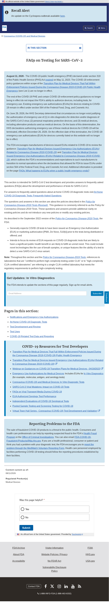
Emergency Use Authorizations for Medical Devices (38, 373)
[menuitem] (54, 472)
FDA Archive (18, 548)
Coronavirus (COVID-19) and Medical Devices (24, 36)
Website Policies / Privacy (54, 554)
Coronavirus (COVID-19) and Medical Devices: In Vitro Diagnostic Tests (48, 382)
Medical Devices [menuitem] (13, 482)
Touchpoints (76, 534)
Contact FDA (34, 586)
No (26, 517)
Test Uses (15, 331)
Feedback (106, 297)
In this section (37, 48)
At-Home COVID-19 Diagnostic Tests (28, 322)
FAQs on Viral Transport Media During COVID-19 (37, 392)
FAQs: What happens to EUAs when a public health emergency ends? (54, 171)
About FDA (18, 554)
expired (49, 80)
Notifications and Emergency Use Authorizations (34, 317)
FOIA (90, 548)
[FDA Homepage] (4, 28)
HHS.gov (90, 554)
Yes (27, 509)
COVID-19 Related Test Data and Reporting (32, 336)
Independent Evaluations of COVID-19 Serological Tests (40, 401)
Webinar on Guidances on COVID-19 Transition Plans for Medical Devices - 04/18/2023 (56, 369)
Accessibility (18, 561)
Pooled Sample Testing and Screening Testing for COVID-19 (42, 406)
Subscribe (97, 293)
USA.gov (90, 561)
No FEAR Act (54, 561)
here (62, 16)
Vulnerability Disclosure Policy (54, 569)
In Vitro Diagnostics (93, 373)
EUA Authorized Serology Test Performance (34, 396)
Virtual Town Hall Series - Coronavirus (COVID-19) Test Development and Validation (54, 411)
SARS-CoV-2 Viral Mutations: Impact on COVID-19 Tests (40, 387)
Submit (26, 527)
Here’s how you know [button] (53, 2)
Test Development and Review (25, 327)
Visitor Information (54, 548)
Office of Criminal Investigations (38, 437)
